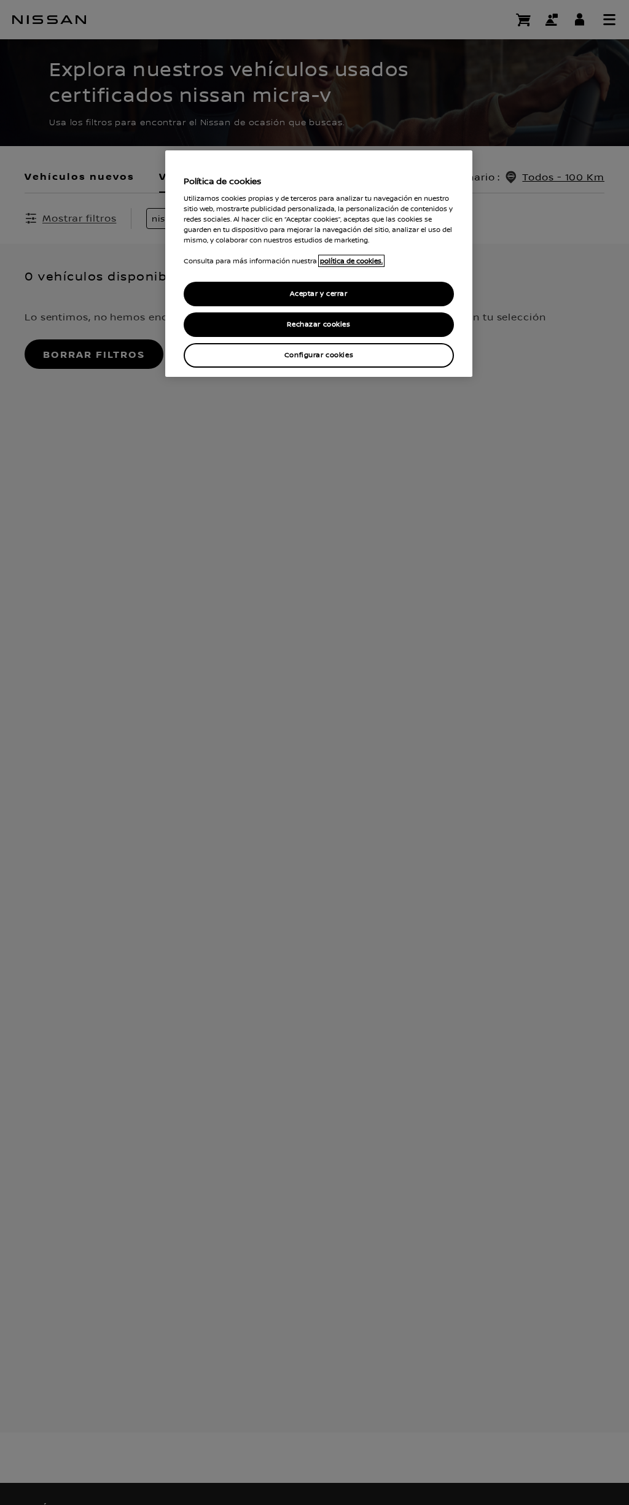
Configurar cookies (318, 355)
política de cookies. (351, 261)
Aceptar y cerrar (318, 294)
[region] (318, 263)
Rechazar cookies (318, 324)
